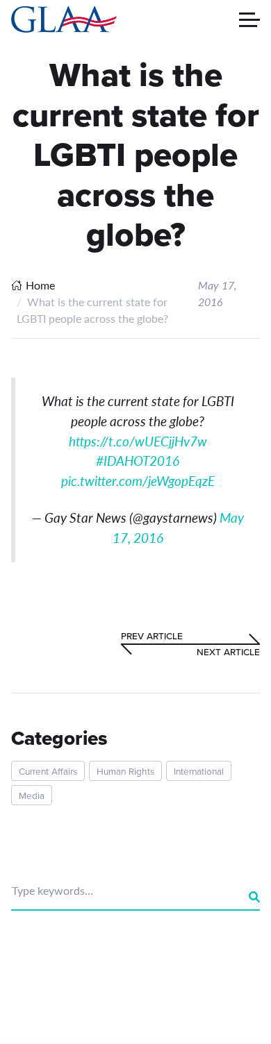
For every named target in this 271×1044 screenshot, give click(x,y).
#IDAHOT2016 (137, 460)
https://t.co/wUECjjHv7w (138, 441)
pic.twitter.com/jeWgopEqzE (138, 480)
